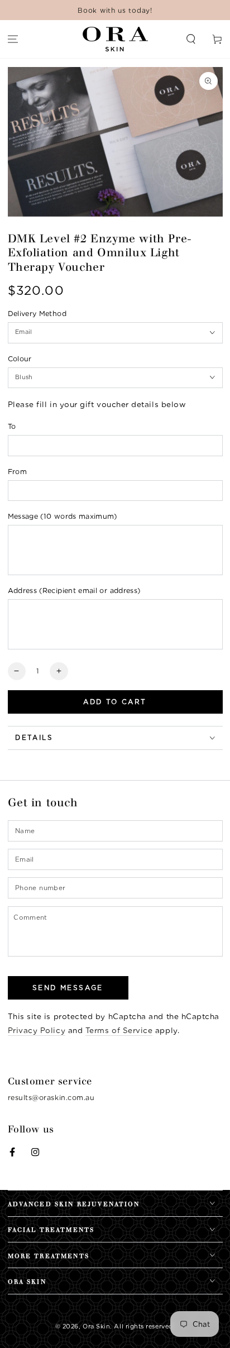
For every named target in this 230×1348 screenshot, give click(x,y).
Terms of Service (119, 1030)
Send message (67, 987)
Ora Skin (96, 1326)
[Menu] (13, 39)
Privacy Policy (37, 1030)
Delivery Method (37, 313)
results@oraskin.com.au (51, 1097)
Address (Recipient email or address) (74, 590)
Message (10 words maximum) (62, 516)
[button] (191, 39)
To (12, 426)
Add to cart (114, 701)
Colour (20, 359)
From (17, 471)
